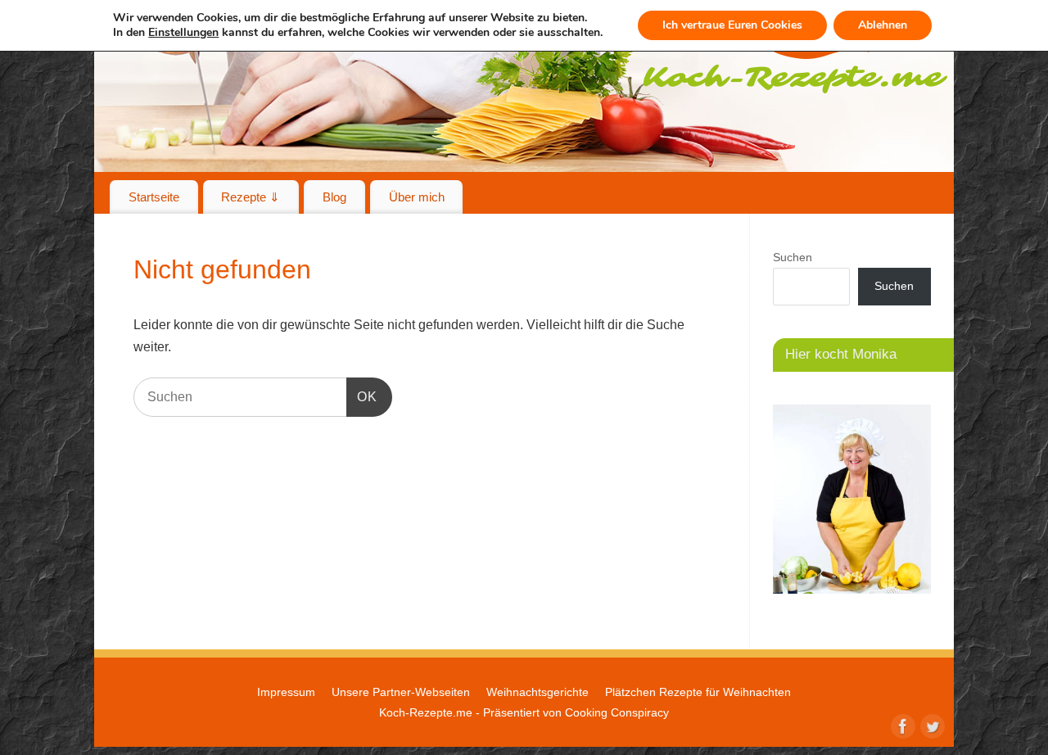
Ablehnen (882, 25)
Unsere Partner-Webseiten (401, 691)
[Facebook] (901, 724)
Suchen (792, 257)
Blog (334, 197)
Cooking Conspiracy (617, 712)
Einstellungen (183, 32)
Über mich (417, 197)
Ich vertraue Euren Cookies (732, 25)
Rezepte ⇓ (250, 197)
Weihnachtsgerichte (537, 691)
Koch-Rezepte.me (425, 712)
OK (361, 396)
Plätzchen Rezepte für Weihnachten (698, 691)
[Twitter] (931, 724)
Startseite (154, 197)
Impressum (286, 691)
